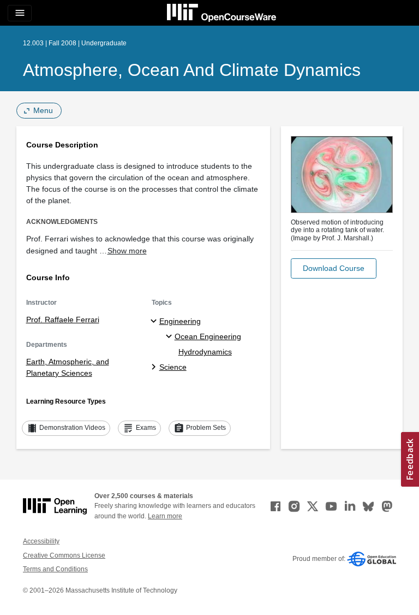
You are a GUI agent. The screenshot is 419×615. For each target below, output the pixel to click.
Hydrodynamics (205, 351)
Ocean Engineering (208, 336)
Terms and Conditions (55, 569)
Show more (127, 250)
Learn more (165, 516)
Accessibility (41, 541)
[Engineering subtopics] (155, 322)
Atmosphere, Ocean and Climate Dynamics (192, 70)
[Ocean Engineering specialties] (170, 337)
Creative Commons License (64, 555)
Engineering (180, 321)
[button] (333, 268)
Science (173, 367)
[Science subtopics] (155, 367)
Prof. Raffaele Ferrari (62, 319)
